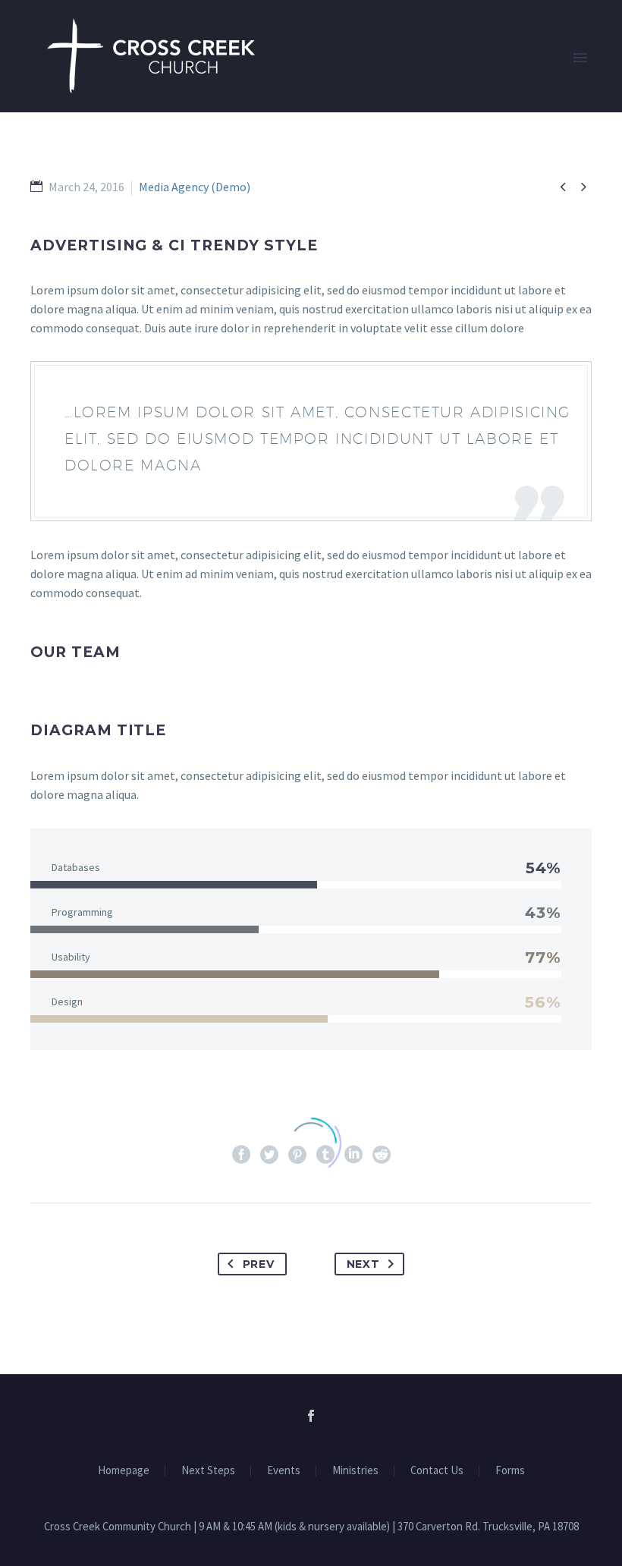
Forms (510, 1470)
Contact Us (436, 1470)
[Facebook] (311, 1416)
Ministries (355, 1470)
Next (363, 1264)
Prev (259, 1264)
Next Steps (208, 1470)
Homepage (123, 1470)
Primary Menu (580, 57)
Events (283, 1470)
